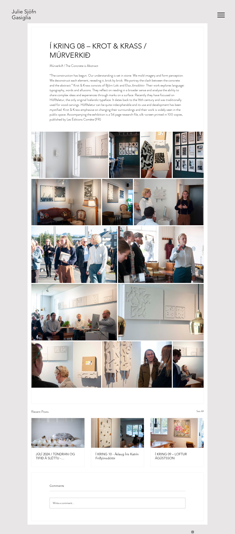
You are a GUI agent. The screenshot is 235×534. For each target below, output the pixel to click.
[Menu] (221, 15)
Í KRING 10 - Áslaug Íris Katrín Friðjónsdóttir (117, 456)
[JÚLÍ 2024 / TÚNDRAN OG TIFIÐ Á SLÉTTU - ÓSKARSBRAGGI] (57, 433)
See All (200, 411)
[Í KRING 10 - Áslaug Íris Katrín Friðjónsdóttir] (117, 433)
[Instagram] (192, 532)
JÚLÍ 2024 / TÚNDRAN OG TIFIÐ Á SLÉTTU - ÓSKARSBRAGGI (55, 456)
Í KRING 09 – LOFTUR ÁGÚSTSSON (171, 456)
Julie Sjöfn (24, 11)
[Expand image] (69, 155)
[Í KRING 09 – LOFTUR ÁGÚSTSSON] (177, 433)
